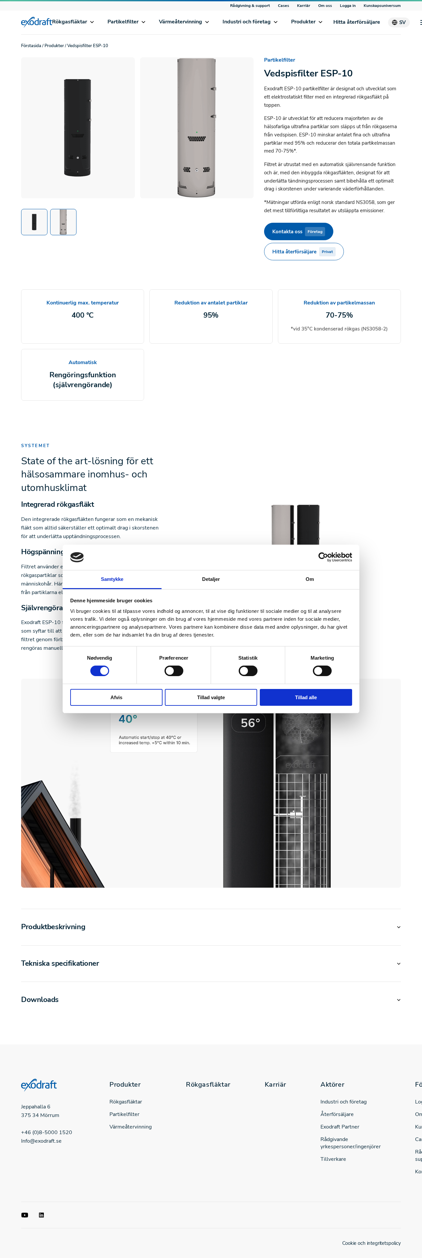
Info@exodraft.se (41, 1141)
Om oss (325, 5)
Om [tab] (310, 579)
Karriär (303, 5)
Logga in (348, 5)
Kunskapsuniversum (382, 5)
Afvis (116, 697)
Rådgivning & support (250, 5)
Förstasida (31, 46)
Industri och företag (247, 21)
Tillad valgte (211, 697)
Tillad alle (306, 697)
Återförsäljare (337, 1114)
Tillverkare (333, 1159)
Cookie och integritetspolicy (371, 1243)
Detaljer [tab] (211, 579)
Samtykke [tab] (112, 579)
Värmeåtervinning (180, 21)
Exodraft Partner (339, 1126)
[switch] (174, 671)
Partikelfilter (122, 21)
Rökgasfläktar (69, 21)
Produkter (303, 21)
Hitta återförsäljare (356, 22)
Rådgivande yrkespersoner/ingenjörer (350, 1143)
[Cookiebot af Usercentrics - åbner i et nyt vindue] (323, 557)
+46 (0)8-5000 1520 (46, 1132)
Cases (283, 5)
